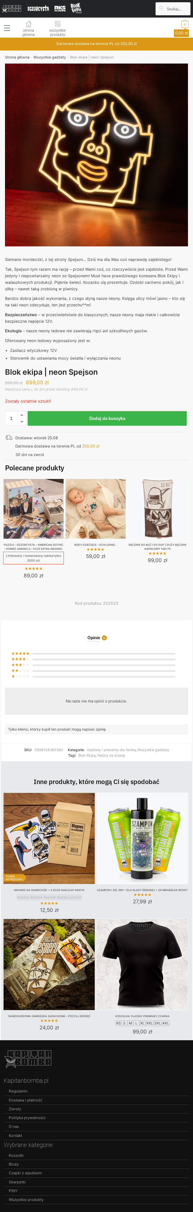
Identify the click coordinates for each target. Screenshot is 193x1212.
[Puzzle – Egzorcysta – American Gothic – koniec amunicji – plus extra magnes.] (33, 509)
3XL (157, 1023)
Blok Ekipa (86, 755)
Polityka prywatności (27, 1117)
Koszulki (16, 1155)
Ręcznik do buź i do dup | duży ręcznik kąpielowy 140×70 (157, 546)
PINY (13, 1190)
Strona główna (17, 57)
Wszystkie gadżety (49, 57)
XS (118, 1023)
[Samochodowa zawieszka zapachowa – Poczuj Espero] (49, 964)
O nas (14, 1126)
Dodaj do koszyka (107, 418)
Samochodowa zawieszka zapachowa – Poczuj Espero (49, 1016)
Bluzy (14, 1164)
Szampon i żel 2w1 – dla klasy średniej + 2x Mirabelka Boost (142, 890)
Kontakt (15, 1135)
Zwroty (15, 1109)
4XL (165, 1023)
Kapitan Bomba (29, 897)
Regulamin (18, 1091)
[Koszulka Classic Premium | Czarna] (142, 964)
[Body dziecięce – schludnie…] (95, 509)
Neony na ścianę (111, 755)
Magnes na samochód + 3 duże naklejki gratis (49, 890)
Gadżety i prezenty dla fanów (111, 750)
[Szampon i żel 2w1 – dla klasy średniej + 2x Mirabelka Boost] (142, 838)
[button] (96, 157)
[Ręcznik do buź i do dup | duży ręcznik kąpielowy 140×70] (157, 509)
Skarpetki (17, 1182)
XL (142, 1023)
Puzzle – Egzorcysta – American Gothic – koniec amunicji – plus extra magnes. (33, 546)
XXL (149, 1023)
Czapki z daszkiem (25, 1173)
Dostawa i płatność (25, 1100)
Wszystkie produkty (26, 1199)
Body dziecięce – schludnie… (95, 544)
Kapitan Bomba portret (62, 897)
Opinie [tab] (93, 637)
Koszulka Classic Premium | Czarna (142, 1016)
